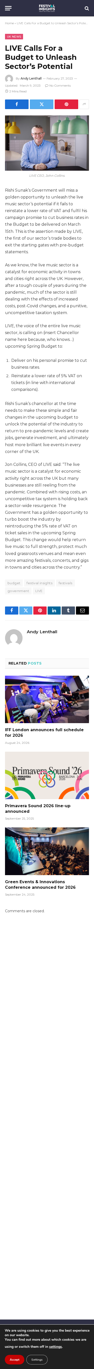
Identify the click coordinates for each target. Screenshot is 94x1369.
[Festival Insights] (47, 8)
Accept (14, 1360)
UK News (14, 36)
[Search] (86, 8)
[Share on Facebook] (17, 104)
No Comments (60, 85)
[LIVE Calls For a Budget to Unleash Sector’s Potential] (47, 143)
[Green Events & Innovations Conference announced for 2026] (47, 851)
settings (55, 1346)
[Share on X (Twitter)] (41, 104)
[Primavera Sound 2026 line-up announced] (47, 775)
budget (14, 583)
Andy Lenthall (31, 78)
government (18, 591)
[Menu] (8, 8)
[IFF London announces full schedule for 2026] (47, 699)
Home (9, 23)
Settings (37, 1360)
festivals (65, 583)
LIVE (39, 591)
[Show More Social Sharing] (84, 104)
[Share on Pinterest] (66, 104)
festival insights (39, 583)
